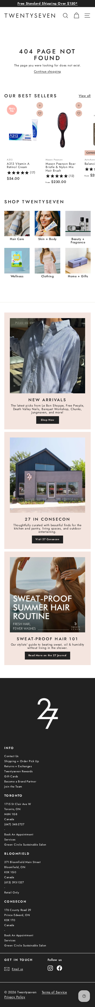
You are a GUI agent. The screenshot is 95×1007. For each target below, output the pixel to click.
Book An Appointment (18, 834)
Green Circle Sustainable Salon (25, 845)
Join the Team (13, 786)
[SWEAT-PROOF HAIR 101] (47, 594)
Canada (9, 819)
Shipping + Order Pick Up (21, 761)
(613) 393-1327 (14, 882)
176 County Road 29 (17, 910)
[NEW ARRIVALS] (47, 355)
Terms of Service (54, 992)
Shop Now (47, 420)
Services (9, 839)
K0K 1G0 (10, 872)
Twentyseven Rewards (18, 771)
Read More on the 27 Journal (47, 655)
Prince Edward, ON (17, 915)
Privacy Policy (14, 997)
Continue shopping (47, 71)
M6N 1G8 (10, 814)
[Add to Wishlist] (39, 113)
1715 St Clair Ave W (17, 804)
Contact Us (11, 756)
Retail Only (11, 892)
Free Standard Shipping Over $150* (47, 3)
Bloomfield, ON (14, 867)
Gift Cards (11, 776)
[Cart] (76, 15)
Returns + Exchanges (18, 766)
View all (85, 96)
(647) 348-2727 (14, 824)
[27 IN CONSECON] (47, 475)
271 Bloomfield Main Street (22, 862)
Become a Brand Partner (20, 781)
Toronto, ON (12, 809)
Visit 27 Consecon (47, 539)
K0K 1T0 (9, 920)
